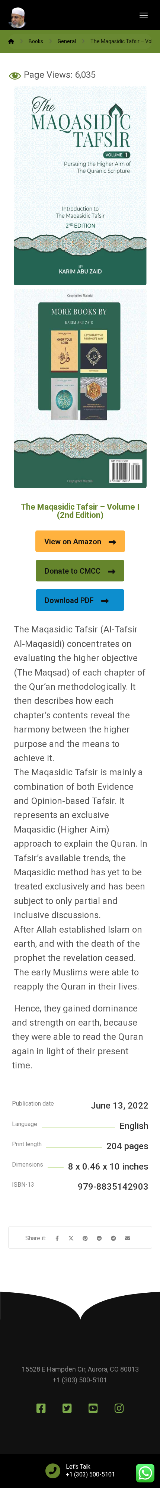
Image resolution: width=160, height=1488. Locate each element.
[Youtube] (93, 1408)
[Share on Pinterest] (85, 1238)
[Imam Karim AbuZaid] (11, 41)
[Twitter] (67, 1408)
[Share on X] (71, 1238)
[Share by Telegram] (113, 1238)
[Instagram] (119, 1408)
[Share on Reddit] (99, 1238)
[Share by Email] (127, 1238)
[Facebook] (41, 1408)
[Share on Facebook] (57, 1238)
